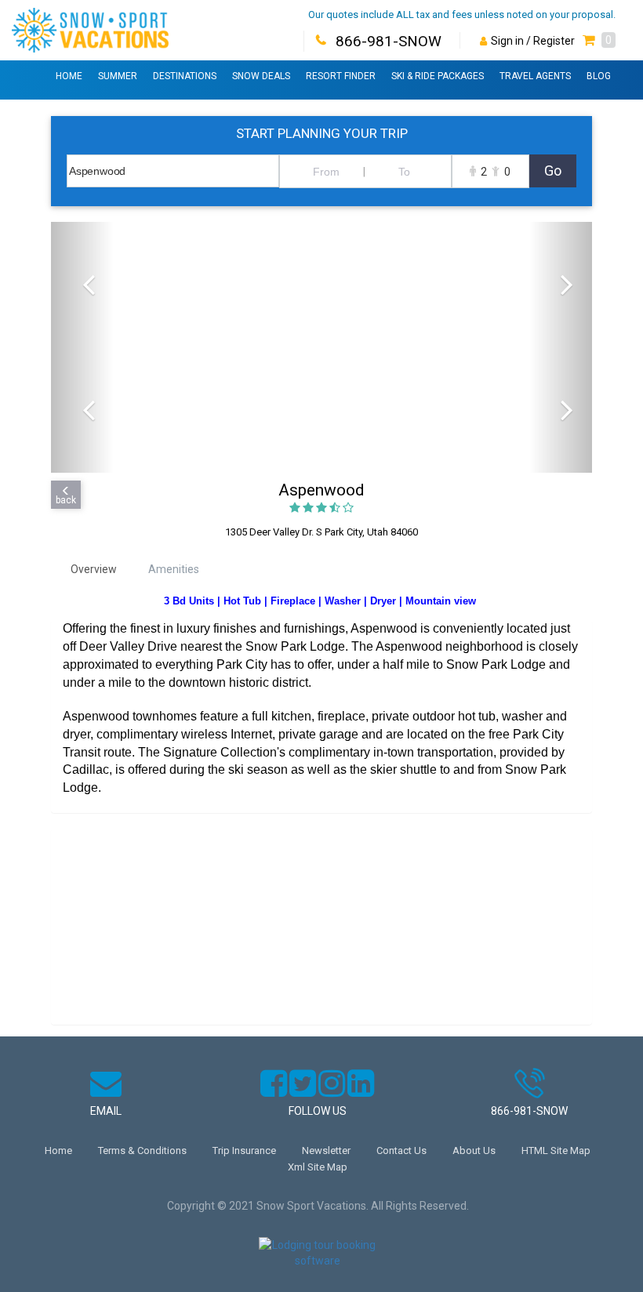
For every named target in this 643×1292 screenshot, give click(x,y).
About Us (474, 1150)
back (66, 500)
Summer (117, 76)
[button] (599, 40)
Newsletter (326, 1150)
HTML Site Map (555, 1150)
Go (552, 170)
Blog (599, 76)
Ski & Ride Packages (437, 76)
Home (69, 76)
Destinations (184, 76)
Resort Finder (341, 76)
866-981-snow (529, 1111)
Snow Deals (261, 76)
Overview (94, 569)
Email (106, 1111)
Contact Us (401, 1150)
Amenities (173, 569)
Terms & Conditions (142, 1150)
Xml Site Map (317, 1167)
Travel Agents (535, 76)
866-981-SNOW (388, 41)
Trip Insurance (244, 1150)
